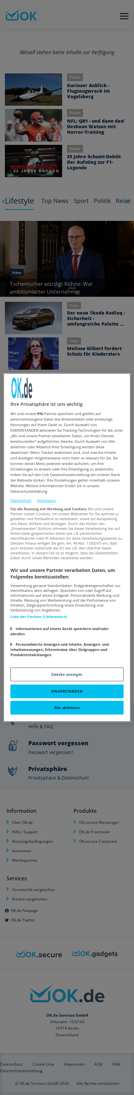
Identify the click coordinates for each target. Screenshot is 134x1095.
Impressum (46, 500)
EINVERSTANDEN (67, 691)
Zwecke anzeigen (67, 674)
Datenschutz (20, 500)
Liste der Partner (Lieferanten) (38, 616)
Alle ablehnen (67, 707)
